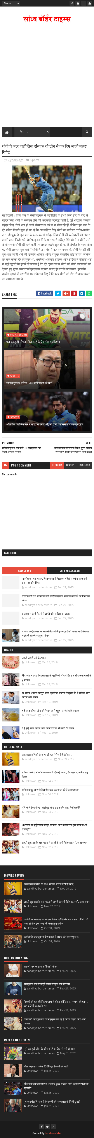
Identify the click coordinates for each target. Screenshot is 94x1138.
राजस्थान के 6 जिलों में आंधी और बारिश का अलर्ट (46, 613)
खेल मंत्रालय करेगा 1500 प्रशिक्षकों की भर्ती (29, 382)
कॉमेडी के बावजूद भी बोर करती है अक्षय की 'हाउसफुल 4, (51, 937)
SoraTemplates (53, 1133)
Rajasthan (24, 570)
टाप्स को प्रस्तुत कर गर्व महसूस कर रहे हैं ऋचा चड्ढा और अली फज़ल (55, 1021)
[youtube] (77, 3)
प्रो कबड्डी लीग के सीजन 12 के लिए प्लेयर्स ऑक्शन (33, 341)
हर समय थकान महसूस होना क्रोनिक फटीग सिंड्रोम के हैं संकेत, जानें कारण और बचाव (56, 695)
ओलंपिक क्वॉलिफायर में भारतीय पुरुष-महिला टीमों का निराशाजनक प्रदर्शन (44, 424)
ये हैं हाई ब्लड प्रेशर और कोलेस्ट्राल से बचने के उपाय (48, 728)
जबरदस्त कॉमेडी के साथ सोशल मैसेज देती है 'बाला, (47, 754)
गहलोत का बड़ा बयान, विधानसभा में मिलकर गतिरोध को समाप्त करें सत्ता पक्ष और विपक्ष (54, 580)
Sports (34, 160)
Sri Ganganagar (69, 570)
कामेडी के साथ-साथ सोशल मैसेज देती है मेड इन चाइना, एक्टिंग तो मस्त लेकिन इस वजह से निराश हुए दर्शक (56, 921)
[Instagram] (83, 3)
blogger (57, 465)
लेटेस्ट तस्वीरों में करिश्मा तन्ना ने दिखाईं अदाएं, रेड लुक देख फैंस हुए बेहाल (55, 774)
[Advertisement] (47, 75)
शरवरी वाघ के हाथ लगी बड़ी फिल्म (40, 966)
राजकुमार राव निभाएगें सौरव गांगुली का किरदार (47, 984)
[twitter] (47, 1126)
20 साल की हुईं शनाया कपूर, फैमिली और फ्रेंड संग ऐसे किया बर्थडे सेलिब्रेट (54, 827)
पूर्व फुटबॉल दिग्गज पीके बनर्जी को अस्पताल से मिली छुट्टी (52, 1101)
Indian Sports (18, 334)
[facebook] (72, 3)
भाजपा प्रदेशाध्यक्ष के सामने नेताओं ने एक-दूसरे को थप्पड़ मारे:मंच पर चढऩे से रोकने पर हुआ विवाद (55, 633)
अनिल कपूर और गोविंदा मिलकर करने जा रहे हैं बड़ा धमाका (50, 789)
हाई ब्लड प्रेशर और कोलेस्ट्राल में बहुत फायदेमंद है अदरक (50, 710)
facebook (84, 465)
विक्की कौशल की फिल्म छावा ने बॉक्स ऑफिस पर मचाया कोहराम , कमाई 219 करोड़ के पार (56, 1003)
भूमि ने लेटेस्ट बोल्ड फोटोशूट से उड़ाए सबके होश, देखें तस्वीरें (51, 807)
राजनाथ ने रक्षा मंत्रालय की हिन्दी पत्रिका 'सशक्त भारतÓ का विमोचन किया (56, 598)
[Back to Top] (53, 1126)
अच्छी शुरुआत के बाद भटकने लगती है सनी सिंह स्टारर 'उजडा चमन (54, 842)
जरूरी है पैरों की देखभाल (34, 657)
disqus (70, 465)
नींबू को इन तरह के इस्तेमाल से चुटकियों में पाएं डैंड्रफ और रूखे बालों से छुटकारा (56, 677)
